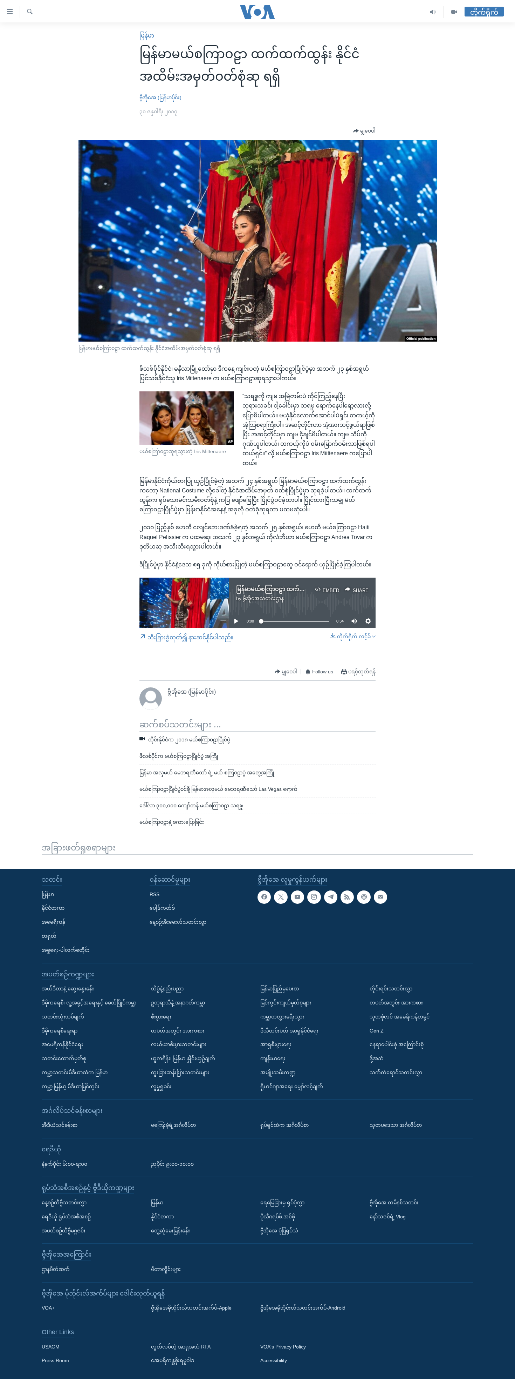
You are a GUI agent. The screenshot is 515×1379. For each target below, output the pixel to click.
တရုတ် (49, 936)
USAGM (51, 1347)
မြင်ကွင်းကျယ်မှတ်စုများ (285, 1002)
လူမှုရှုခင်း (161, 1086)
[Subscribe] (380, 897)
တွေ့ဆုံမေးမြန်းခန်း (170, 1230)
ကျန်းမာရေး (273, 1058)
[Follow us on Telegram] (330, 897)
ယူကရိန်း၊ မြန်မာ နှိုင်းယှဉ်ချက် (183, 1058)
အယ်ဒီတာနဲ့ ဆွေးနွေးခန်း (68, 988)
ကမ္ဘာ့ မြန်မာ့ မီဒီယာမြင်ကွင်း (70, 1086)
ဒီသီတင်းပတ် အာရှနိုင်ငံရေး (289, 1031)
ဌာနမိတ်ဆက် (56, 1269)
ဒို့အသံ (377, 1058)
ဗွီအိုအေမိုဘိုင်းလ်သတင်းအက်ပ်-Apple (191, 1308)
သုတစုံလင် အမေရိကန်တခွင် (400, 1017)
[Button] (364, 131)
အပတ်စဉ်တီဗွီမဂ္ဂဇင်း (63, 1230)
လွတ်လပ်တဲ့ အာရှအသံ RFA (181, 1347)
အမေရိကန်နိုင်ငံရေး (62, 1044)
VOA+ (48, 1308)
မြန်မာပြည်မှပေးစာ (279, 988)
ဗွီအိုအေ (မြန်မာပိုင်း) (160, 97)
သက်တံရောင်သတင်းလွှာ (396, 1072)
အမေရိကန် (53, 922)
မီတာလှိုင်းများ (166, 1269)
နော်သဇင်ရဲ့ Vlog (388, 1216)
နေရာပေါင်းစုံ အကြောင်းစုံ (397, 1044)
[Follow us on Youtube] (297, 897)
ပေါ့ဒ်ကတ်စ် (162, 908)
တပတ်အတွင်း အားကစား (177, 1031)
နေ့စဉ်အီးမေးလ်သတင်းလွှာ (178, 922)
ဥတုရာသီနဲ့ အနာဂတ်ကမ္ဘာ (178, 1002)
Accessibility (273, 1360)
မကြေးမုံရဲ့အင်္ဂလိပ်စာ (173, 1125)
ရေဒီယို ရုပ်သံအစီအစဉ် (66, 1216)
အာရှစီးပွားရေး (275, 1044)
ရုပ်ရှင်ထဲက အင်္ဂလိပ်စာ (284, 1125)
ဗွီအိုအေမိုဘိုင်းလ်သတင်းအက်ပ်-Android (302, 1308)
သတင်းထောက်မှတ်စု (64, 1058)
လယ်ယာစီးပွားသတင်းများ (178, 1044)
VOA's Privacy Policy (283, 1347)
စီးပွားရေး (161, 1017)
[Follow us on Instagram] (314, 897)
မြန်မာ (146, 36)
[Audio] (433, 12)
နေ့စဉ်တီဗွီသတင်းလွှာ (64, 1202)
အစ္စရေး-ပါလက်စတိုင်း (66, 950)
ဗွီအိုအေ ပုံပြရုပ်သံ (279, 1230)
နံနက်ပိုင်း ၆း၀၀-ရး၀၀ (64, 1164)
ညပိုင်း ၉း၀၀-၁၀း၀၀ (172, 1164)
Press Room (55, 1360)
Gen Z (377, 1031)
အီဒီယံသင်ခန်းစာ (59, 1125)
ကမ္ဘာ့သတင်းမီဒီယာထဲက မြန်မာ (75, 1072)
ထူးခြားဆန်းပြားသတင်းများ (180, 1072)
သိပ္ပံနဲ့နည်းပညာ (167, 988)
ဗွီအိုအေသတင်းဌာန (263, 598)
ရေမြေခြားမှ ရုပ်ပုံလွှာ (282, 1202)
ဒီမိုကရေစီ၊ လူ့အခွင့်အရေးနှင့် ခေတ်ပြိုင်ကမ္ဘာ (89, 1002)
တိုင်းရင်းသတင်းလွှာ (391, 988)
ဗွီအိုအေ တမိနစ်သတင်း (394, 1202)
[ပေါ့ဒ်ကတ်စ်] (363, 897)
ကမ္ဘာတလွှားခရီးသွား (282, 1017)
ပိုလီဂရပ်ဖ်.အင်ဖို (277, 1216)
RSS (154, 894)
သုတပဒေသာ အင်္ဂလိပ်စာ (396, 1125)
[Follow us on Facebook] (264, 897)
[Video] (454, 12)
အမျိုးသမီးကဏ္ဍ (278, 1072)
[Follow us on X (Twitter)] (280, 897)
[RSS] (347, 897)
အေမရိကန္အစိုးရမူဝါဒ (172, 1360)
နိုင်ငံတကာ (53, 908)
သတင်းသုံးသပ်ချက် (63, 1017)
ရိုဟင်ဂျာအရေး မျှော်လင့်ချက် (291, 1086)
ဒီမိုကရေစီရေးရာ (59, 1031)
